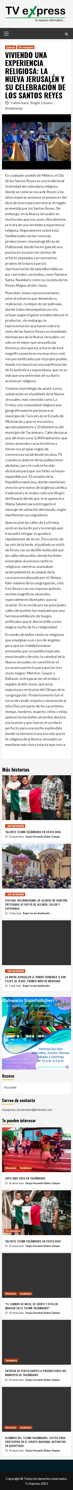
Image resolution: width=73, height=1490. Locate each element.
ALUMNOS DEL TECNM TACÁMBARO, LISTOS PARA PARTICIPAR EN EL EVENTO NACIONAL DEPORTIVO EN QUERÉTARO (35, 1442)
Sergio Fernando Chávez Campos (42, 836)
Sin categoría (25, 47)
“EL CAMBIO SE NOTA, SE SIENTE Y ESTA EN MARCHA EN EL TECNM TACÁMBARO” (31, 1306)
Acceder (10, 1087)
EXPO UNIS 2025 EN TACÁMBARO (25, 1178)
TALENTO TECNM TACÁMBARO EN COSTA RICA (33, 832)
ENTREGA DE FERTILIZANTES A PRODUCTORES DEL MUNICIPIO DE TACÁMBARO (36, 1373)
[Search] (66, 34)
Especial (10, 47)
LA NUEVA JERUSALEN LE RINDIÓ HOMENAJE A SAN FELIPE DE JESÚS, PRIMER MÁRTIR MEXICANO (35, 979)
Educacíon (10, 1168)
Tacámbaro (25, 1168)
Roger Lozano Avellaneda (36, 913)
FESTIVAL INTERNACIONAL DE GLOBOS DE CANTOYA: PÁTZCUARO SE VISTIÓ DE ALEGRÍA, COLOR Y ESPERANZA (36, 904)
